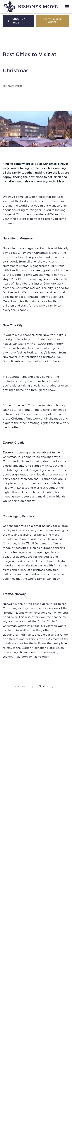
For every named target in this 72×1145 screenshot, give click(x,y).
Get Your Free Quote (52, 20)
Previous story (23, 686)
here (56, 361)
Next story (46, 686)
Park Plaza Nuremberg (26, 279)
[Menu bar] (67, 6)
